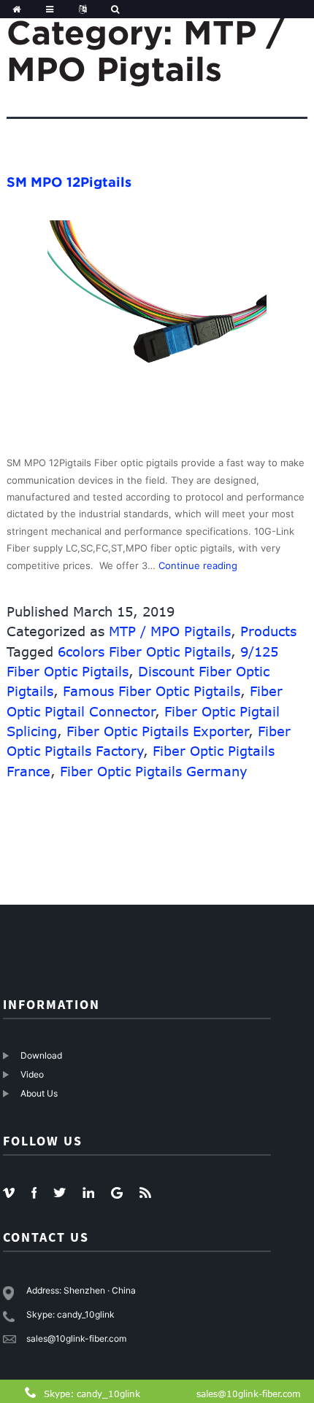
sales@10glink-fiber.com (248, 1393)
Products (268, 631)
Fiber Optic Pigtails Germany (154, 771)
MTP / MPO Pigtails (170, 631)
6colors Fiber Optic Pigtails (144, 651)
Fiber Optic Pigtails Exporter (157, 731)
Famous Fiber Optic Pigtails (151, 691)
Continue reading (197, 565)
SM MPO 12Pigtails (69, 182)
